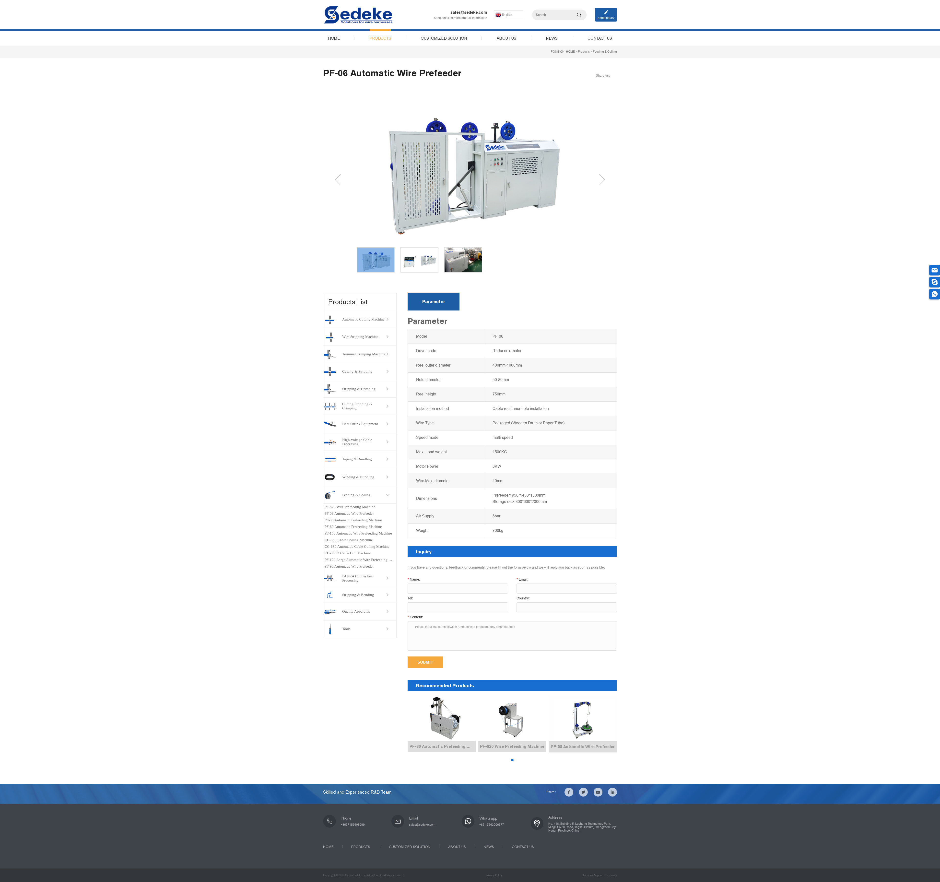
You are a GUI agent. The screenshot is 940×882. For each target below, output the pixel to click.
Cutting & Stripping (357, 371)
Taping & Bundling (357, 459)
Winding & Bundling (358, 477)
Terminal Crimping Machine (363, 354)
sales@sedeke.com (468, 12)
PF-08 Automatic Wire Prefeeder (349, 513)
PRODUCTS (361, 847)
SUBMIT (425, 662)
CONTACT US (523, 847)
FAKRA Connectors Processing (357, 578)
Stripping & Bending (358, 595)
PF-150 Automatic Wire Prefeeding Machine (358, 533)
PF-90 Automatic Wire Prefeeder (349, 566)
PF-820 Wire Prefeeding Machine (350, 507)
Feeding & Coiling (605, 51)
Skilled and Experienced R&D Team (357, 792)
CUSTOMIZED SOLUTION (409, 847)
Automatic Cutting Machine (363, 319)
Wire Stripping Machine (360, 337)
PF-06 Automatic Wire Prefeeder (392, 73)
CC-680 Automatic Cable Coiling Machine (357, 546)
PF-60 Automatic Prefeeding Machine (353, 527)
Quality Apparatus (356, 611)
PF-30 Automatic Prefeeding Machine (353, 520)
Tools (346, 629)
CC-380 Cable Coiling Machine (349, 540)
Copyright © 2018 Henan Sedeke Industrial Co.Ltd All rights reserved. (364, 875)
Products (584, 51)
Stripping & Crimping (359, 389)
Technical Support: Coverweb (600, 875)
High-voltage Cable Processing (357, 442)
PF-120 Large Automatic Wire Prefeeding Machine (360, 560)
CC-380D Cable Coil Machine (348, 553)
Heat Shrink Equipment (360, 424)
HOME (570, 51)
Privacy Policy (493, 875)
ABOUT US (457, 847)
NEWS (489, 847)
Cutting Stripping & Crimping (357, 406)
